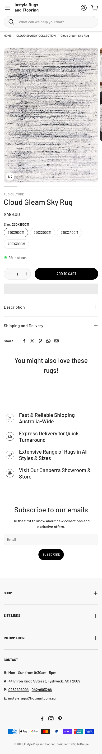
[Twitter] (32, 341)
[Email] (56, 341)
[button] (51, 21)
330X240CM (69, 232)
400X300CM (16, 244)
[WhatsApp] (48, 341)
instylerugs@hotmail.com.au (32, 698)
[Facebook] (24, 341)
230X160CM (16, 232)
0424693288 (42, 689)
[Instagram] (51, 718)
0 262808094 (18, 689)
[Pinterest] (40, 341)
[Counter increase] (26, 274)
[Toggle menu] (7, 7)
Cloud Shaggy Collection (36, 35)
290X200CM (42, 232)
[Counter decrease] (8, 274)
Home (8, 35)
